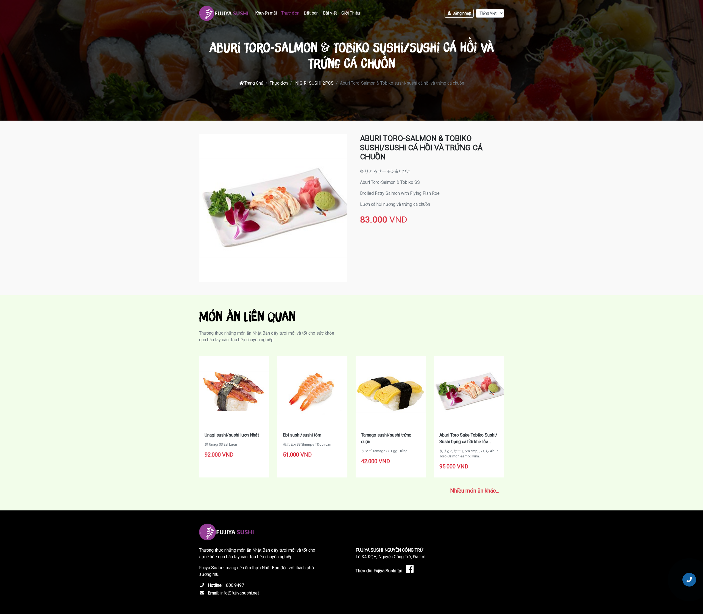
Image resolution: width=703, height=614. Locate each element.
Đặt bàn (311, 13)
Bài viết (330, 13)
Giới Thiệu (350, 13)
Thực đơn (290, 13)
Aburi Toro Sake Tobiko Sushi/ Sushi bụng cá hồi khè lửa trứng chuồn (468, 438)
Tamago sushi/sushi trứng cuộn (386, 438)
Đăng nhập (461, 13)
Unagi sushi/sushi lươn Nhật (232, 435)
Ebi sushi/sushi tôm (302, 435)
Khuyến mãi (266, 13)
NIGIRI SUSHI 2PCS (314, 83)
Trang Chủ (253, 83)
